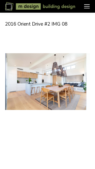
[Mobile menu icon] (87, 6)
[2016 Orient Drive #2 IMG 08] (47, 81)
